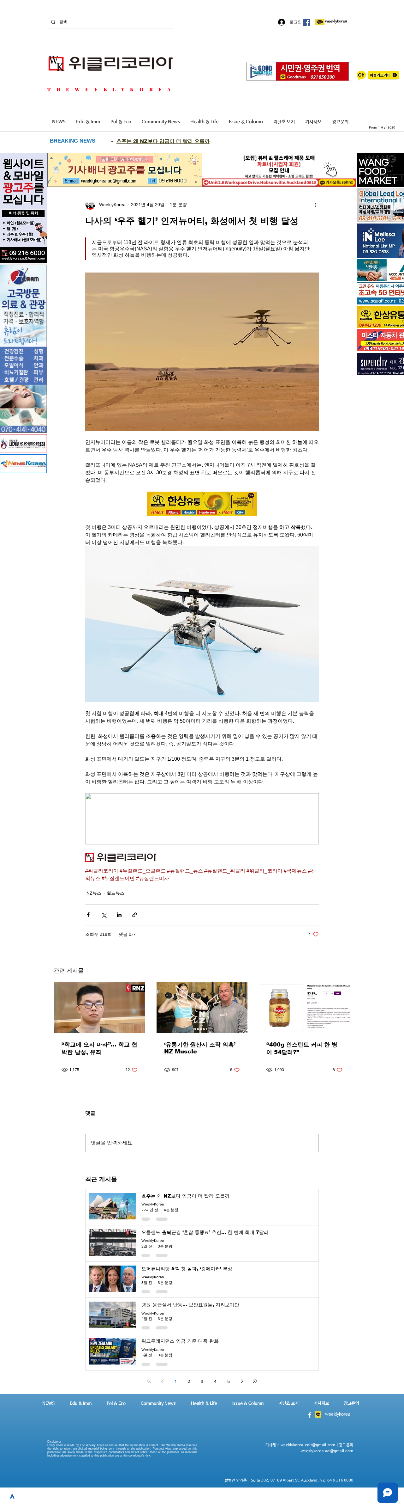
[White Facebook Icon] (309, 1415)
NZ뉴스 (93, 893)
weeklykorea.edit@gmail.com (308, 1445)
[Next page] (241, 1381)
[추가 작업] (315, 204)
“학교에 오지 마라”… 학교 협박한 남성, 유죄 (99, 1048)
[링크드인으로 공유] (119, 915)
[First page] (149, 1381)
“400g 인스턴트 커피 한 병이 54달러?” (301, 1048)
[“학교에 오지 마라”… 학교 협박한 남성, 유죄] (99, 1007)
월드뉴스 (115, 893)
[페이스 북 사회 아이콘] (306, 22)
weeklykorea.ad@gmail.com (327, 1451)
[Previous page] (162, 1381)
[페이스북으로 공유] (88, 915)
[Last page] (255, 1381)
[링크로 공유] (135, 915)
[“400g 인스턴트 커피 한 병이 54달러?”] (304, 1007)
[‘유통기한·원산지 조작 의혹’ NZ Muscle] (202, 1007)
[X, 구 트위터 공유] (104, 915)
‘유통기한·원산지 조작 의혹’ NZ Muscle (199, 1048)
